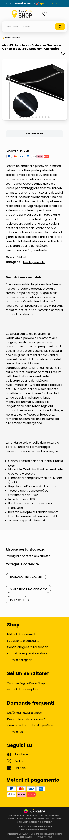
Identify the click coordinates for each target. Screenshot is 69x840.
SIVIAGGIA (56, 819)
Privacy (41, 826)
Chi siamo (22, 826)
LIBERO (12, 816)
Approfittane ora (50, 3)
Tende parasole (34, 262)
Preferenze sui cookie (37, 829)
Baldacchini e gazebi (26, 577)
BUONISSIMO (35, 822)
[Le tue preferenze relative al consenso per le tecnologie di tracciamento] (62, 833)
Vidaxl (21, 257)
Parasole (17, 600)
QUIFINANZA (22, 822)
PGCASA (12, 819)
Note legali (32, 826)
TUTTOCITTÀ (38, 819)
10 (49, 117)
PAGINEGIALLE (33, 816)
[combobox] (34, 26)
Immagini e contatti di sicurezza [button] (28, 556)
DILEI (48, 819)
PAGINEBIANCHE (24, 819)
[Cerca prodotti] (60, 26)
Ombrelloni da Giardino (28, 589)
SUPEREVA (47, 822)
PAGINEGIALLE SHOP (50, 816)
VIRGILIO (21, 816)
